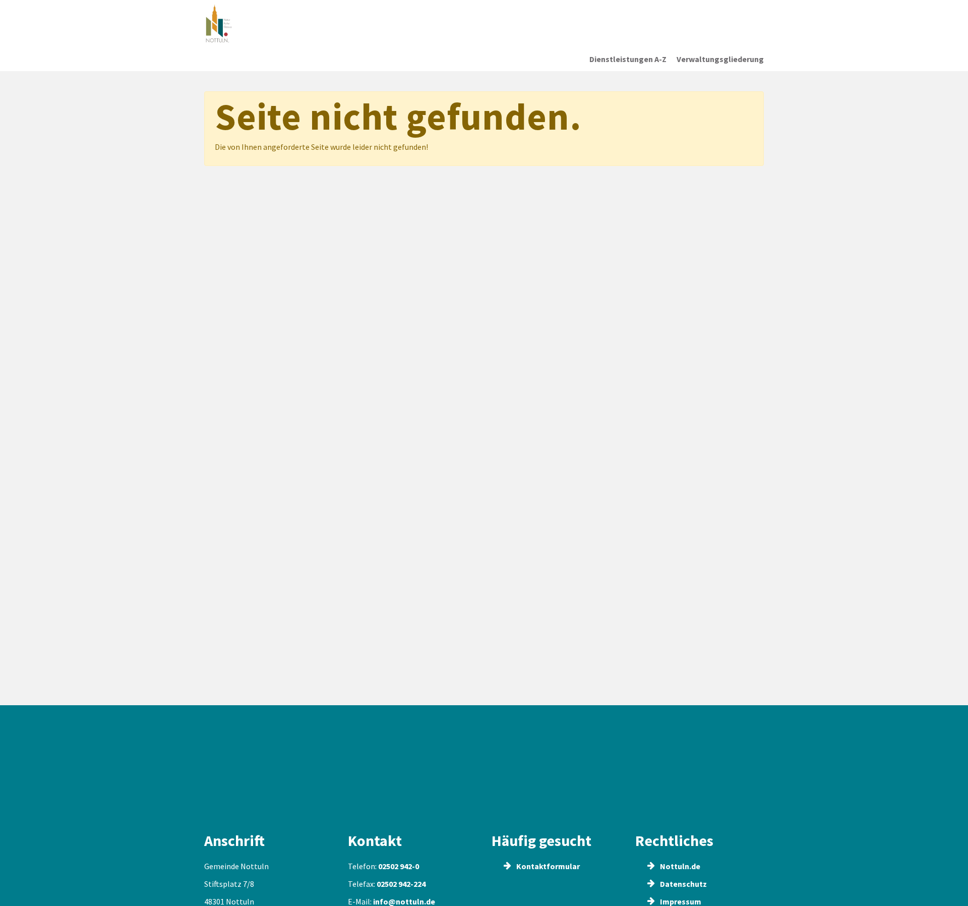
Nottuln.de (679, 866)
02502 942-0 (398, 866)
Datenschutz (682, 884)
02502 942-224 (401, 884)
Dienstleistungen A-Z (628, 59)
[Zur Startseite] (269, 24)
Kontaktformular (547, 866)
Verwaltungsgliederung (720, 59)
